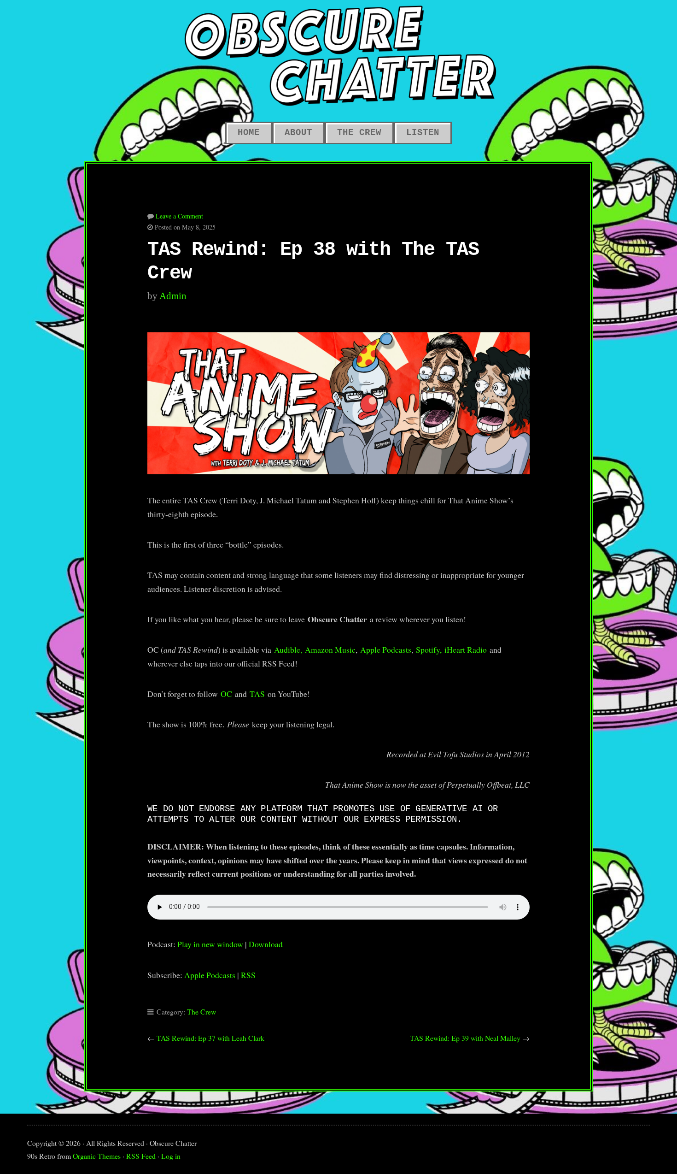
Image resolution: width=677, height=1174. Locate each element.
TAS (257, 693)
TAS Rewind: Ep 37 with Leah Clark (210, 1038)
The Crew (201, 1011)
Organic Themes (97, 1156)
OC (226, 693)
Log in (171, 1156)
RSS (248, 974)
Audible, (288, 649)
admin (173, 295)
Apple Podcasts (385, 649)
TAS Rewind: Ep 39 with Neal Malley (465, 1038)
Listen (422, 133)
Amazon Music (330, 649)
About (298, 133)
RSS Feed (141, 1156)
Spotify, (429, 649)
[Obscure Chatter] (338, 55)
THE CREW (359, 133)
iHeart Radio (465, 649)
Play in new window (210, 944)
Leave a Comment (179, 216)
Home (249, 133)
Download (266, 944)
